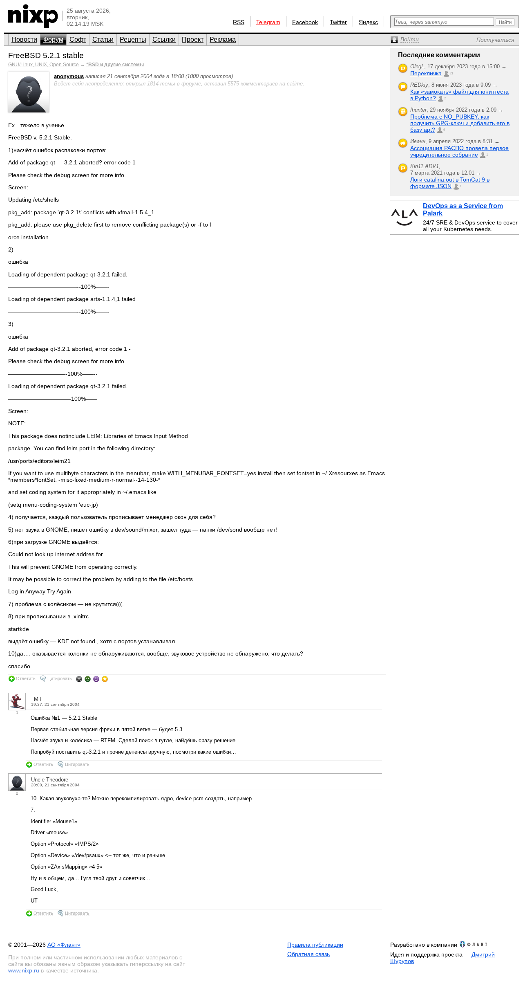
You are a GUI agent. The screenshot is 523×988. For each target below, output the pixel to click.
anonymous (69, 76)
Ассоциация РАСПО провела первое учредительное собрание (459, 151)
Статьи (103, 39)
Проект (192, 39)
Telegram (268, 22)
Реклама (223, 39)
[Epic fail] (79, 679)
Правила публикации (315, 944)
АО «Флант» (63, 944)
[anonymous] (28, 111)
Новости (24, 39)
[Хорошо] (96, 679)
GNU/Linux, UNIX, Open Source (43, 64)
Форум (53, 39)
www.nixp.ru (23, 970)
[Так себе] (88, 679)
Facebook (305, 22)
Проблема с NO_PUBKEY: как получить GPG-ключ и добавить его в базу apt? (460, 123)
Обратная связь (308, 954)
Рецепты (133, 39)
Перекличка (426, 73)
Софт (77, 39)
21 (451, 73)
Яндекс (368, 22)
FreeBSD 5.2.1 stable (46, 55)
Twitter (338, 22)
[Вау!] (105, 679)
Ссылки (164, 39)
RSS (238, 22)
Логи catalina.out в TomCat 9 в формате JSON (449, 182)
